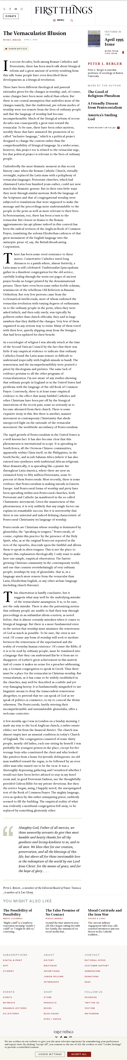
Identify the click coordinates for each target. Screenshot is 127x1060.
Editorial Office (95, 960)
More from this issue (111, 52)
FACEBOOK (91, 997)
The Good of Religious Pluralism (104, 93)
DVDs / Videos (52, 1019)
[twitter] (4, 9)
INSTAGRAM (92, 1014)
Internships (51, 982)
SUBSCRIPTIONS (15, 955)
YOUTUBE (90, 1008)
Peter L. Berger (12, 40)
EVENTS (9, 992)
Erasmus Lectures (15, 1008)
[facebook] (10, 9)
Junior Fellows (54, 976)
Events (7, 997)
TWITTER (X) (92, 1003)
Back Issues (51, 1014)
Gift (6, 966)
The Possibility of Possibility (17, 912)
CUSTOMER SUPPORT (97, 966)
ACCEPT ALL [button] (79, 1054)
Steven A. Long (96, 918)
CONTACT (92, 955)
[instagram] (21, 9)
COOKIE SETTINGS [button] (50, 1054)
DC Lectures (11, 1014)
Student (8, 971)
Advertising (52, 971)
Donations (92, 976)
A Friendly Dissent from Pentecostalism (105, 105)
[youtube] (16, 9)
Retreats (9, 1003)
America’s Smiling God (102, 117)
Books (48, 1008)
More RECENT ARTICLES (102, 128)
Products (50, 1003)
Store (48, 997)
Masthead (50, 966)
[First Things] (63, 10)
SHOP (48, 992)
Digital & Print (12, 960)
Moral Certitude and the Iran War (105, 912)
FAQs (88, 982)
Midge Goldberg (13, 918)
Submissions (93, 971)
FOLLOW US (94, 992)
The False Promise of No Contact (63, 912)
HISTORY (49, 960)
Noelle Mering (54, 918)
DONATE (11, 16)
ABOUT (49, 955)
